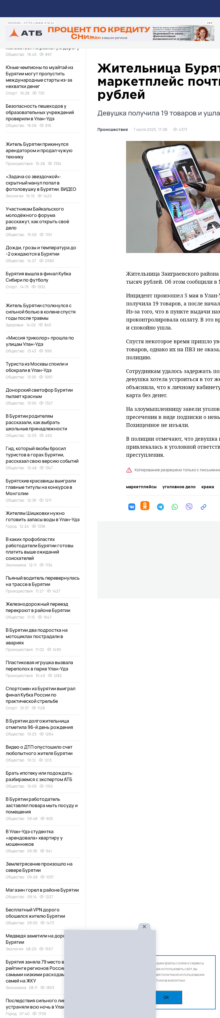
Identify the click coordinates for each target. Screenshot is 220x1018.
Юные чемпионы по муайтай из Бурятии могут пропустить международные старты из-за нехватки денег (39, 76)
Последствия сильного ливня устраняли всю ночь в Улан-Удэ (40, 1003)
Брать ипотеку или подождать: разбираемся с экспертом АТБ (39, 776)
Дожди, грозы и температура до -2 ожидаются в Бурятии (41, 250)
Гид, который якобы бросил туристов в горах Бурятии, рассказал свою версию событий (42, 454)
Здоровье (14, 325)
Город (11, 526)
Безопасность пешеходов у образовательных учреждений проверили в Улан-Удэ (40, 112)
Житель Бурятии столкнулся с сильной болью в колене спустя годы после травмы (41, 311)
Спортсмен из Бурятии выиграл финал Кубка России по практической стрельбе (40, 694)
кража (207, 486)
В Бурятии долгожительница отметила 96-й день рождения (39, 724)
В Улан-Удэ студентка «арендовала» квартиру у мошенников (34, 837)
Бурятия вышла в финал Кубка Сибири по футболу (38, 276)
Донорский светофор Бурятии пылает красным (39, 393)
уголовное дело (179, 486)
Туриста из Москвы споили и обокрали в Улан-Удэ (37, 367)
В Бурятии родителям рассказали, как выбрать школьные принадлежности (36, 422)
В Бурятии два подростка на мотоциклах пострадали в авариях (37, 636)
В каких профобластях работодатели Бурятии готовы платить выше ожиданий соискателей (39, 548)
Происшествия (112, 129)
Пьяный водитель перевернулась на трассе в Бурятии (43, 581)
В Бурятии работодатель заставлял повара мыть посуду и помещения (42, 805)
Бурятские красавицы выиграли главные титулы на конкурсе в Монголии (41, 487)
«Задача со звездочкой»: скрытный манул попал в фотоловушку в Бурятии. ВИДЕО (41, 182)
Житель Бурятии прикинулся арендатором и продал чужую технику (39, 150)
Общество (15, 54)
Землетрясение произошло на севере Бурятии (39, 867)
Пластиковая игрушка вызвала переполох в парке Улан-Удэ (39, 665)
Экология (14, 196)
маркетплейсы (141, 486)
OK (166, 997)
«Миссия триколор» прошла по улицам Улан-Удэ (40, 341)
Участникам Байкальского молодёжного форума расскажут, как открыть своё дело (37, 218)
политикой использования (183, 974)
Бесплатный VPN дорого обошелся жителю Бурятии (35, 913)
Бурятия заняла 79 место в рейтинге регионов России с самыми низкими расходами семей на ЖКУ (37, 971)
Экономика (16, 565)
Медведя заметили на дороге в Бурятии (40, 939)
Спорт (11, 93)
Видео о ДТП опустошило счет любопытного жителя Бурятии (39, 750)
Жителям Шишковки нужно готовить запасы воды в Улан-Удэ (43, 516)
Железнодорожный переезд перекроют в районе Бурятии (38, 607)
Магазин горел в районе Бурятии (42, 890)
